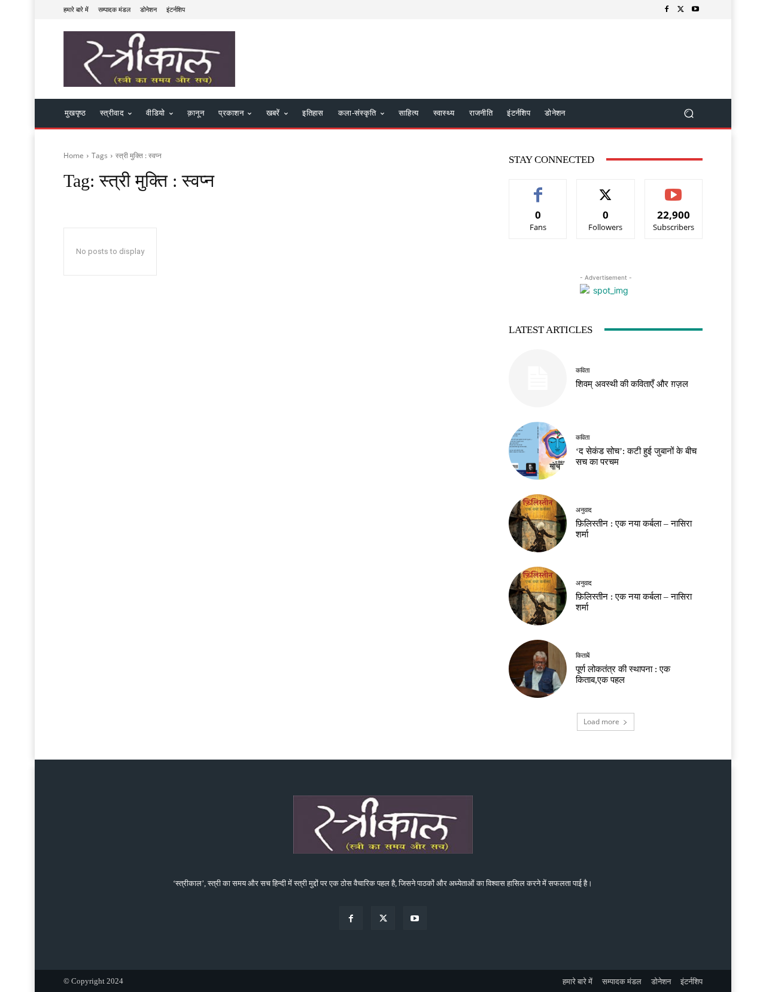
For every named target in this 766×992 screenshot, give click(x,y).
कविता (582, 370)
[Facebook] (666, 9)
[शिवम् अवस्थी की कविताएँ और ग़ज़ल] (538, 378)
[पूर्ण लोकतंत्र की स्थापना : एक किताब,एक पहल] (538, 669)
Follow (606, 188)
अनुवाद (584, 510)
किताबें (582, 655)
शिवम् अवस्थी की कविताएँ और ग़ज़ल (632, 384)
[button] (688, 113)
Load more (601, 721)
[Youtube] (695, 9)
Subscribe (673, 188)
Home (73, 155)
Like (538, 188)
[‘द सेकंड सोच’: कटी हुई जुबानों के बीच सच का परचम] (538, 451)
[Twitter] (681, 9)
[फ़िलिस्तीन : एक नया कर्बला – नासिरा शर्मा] (538, 523)
